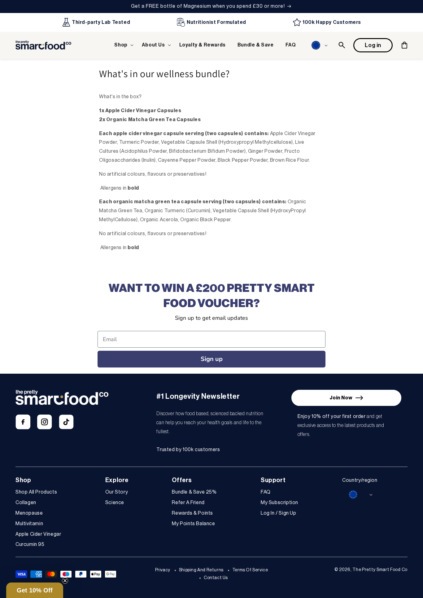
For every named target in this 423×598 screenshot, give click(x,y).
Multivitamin (29, 523)
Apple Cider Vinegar (38, 534)
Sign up (212, 359)
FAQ (266, 492)
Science (114, 502)
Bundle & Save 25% (194, 492)
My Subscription (279, 502)
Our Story (116, 492)
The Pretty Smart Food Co (380, 570)
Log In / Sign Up (278, 513)
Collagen (25, 502)
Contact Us (216, 578)
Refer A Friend (188, 502)
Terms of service (250, 570)
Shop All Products (36, 492)
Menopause (29, 513)
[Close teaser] (65, 581)
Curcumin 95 (30, 544)
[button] (122, 45)
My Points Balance (193, 523)
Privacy (162, 570)
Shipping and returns (201, 570)
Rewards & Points (192, 513)
